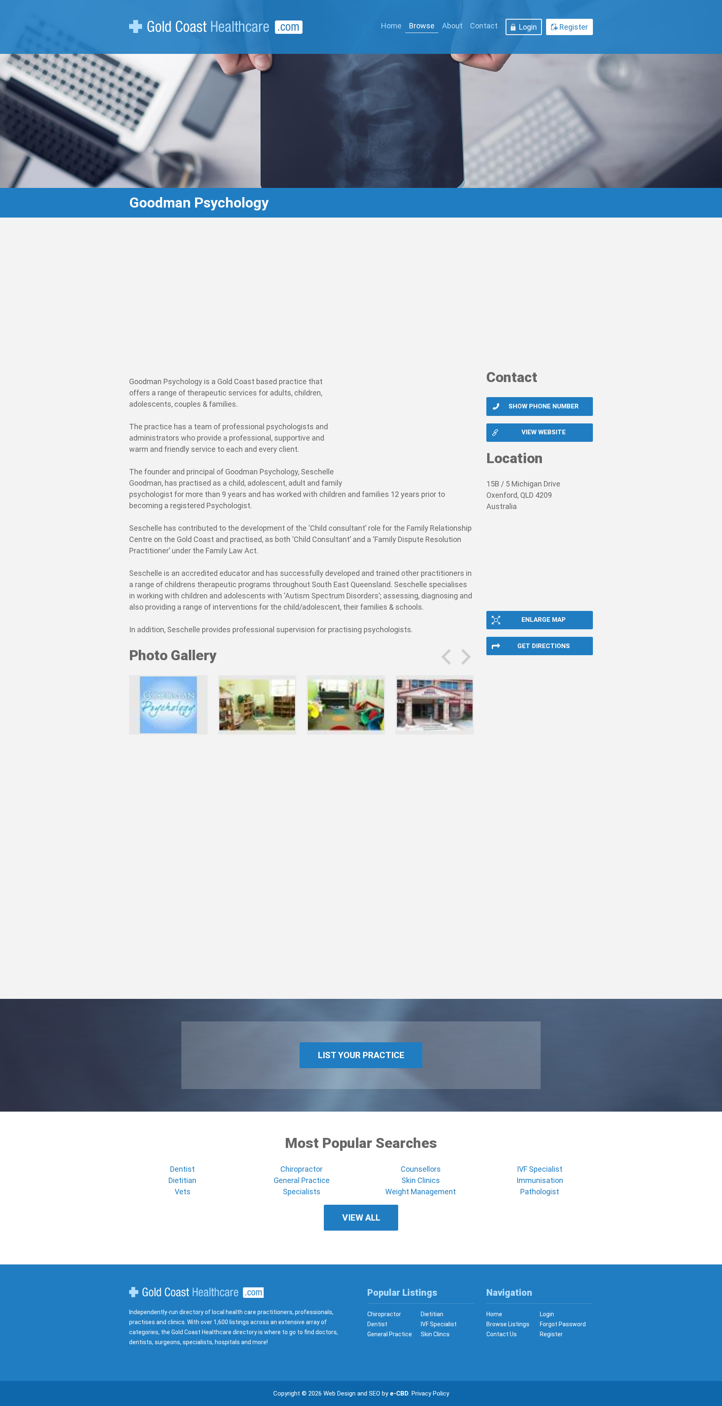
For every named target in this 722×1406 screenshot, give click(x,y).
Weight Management (420, 1191)
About (452, 25)
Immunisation (539, 1180)
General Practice (302, 1180)
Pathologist (539, 1191)
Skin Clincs (435, 1334)
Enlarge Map (543, 619)
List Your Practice (361, 1055)
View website (543, 432)
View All (361, 1218)
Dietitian (182, 1180)
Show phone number (543, 406)
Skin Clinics (421, 1180)
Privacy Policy (430, 1393)
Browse (422, 25)
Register (573, 27)
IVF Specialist (539, 1169)
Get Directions (543, 646)
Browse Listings (507, 1324)
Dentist (182, 1169)
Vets (183, 1191)
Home (391, 25)
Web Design (339, 1393)
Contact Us (501, 1334)
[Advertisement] (361, 298)
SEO (374, 1393)
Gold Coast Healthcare (196, 1292)
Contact (484, 25)
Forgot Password (563, 1324)
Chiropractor (301, 1169)
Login (528, 27)
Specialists (301, 1191)
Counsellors (421, 1169)
